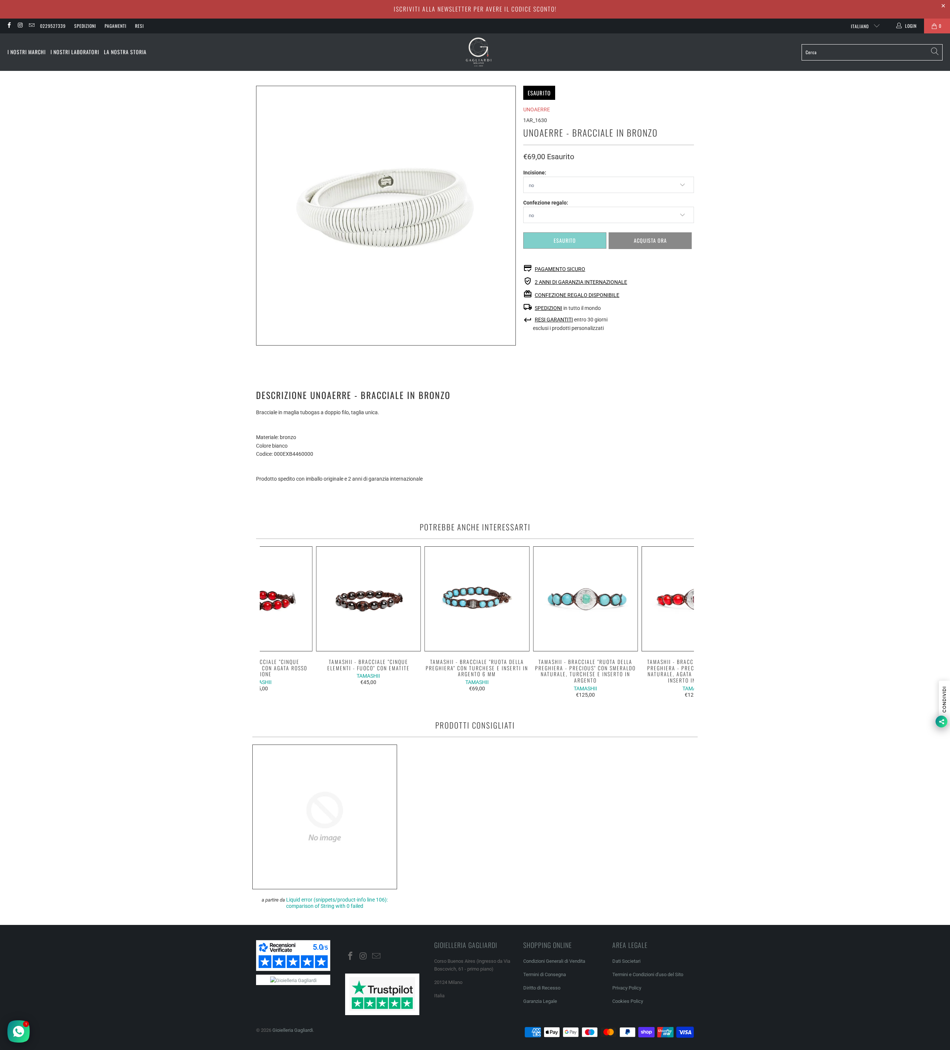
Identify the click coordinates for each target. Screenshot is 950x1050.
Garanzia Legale (540, 1001)
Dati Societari (626, 961)
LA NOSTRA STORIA (125, 52)
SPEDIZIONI (548, 308)
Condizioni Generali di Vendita (554, 961)
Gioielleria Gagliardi (292, 1030)
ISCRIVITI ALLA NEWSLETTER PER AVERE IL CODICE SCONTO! (475, 8)
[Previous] (270, 622)
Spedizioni (85, 26)
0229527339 (53, 26)
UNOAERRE (536, 109)
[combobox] (872, 52)
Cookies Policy (627, 1001)
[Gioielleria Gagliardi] (478, 52)
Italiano (860, 26)
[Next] (684, 622)
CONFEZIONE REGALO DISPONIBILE (577, 295)
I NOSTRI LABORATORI (74, 52)
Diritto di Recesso (541, 988)
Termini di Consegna (544, 974)
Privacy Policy (626, 988)
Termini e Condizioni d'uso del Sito (647, 974)
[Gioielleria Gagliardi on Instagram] (20, 26)
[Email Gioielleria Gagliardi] (31, 26)
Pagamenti (116, 26)
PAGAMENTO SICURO (560, 269)
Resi (139, 26)
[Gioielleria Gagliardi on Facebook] (9, 26)
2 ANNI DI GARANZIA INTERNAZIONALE (581, 282)
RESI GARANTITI (554, 320)
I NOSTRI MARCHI (26, 52)
